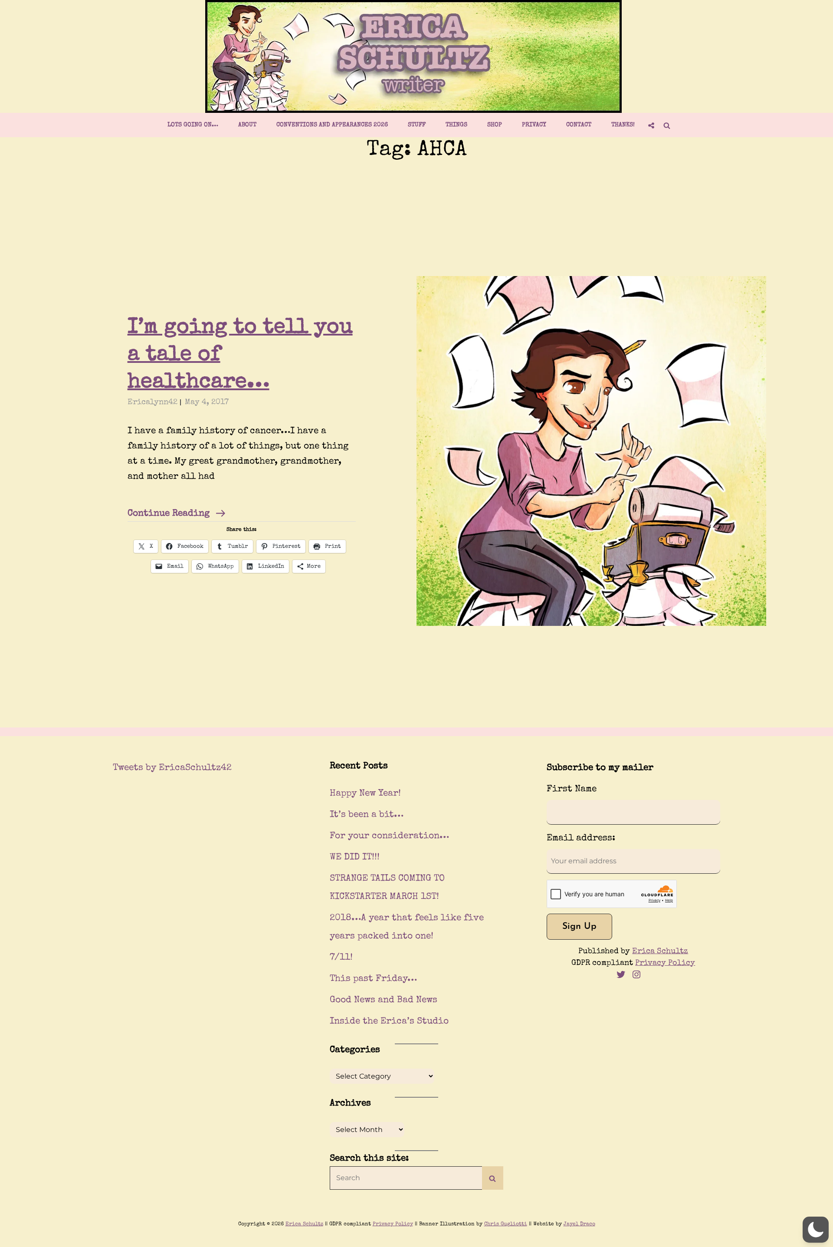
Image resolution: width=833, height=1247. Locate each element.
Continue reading (176, 515)
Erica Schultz (660, 951)
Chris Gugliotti (505, 1224)
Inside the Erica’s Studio (389, 1021)
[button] (816, 1230)
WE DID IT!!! (355, 857)
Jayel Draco (579, 1224)
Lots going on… (192, 125)
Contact (578, 125)
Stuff (417, 125)
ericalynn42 (152, 402)
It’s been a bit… (366, 814)
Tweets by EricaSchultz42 (172, 768)
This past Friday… (373, 979)
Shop (494, 125)
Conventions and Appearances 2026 (332, 125)
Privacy (534, 125)
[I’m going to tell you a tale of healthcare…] (591, 451)
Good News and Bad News (383, 1000)
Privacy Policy (665, 963)
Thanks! (623, 125)
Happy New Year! (365, 793)
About (247, 125)
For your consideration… (389, 836)
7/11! (341, 957)
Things (456, 125)
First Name (572, 789)
